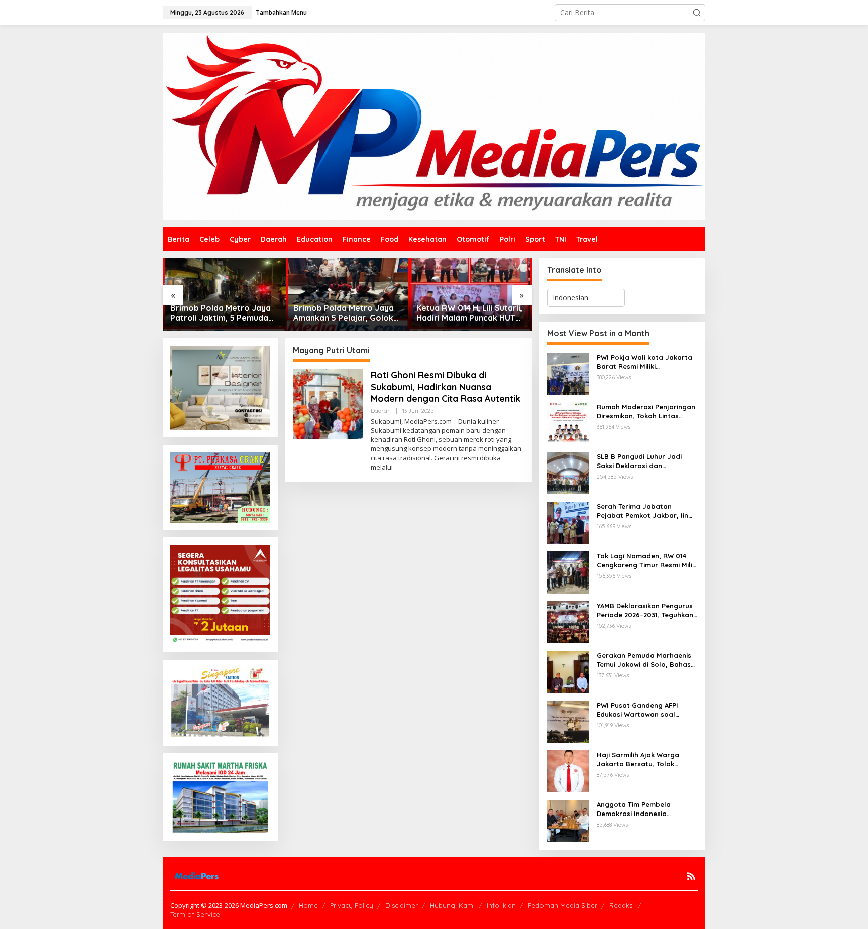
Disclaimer (401, 905)
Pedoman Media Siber (562, 905)
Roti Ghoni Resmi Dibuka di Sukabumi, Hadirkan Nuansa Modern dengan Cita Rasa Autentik (445, 386)
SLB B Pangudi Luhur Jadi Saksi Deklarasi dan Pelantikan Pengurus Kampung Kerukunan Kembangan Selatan (639, 461)
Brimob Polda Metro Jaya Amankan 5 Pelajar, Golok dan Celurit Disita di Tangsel (343, 313)
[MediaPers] (434, 125)
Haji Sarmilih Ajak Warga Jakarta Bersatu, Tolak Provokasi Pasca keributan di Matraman (645, 759)
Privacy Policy (351, 905)
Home (308, 905)
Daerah (381, 410)
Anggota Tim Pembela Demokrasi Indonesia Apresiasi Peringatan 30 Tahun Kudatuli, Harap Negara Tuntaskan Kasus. (639, 809)
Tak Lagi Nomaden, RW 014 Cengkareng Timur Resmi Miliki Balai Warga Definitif (647, 560)
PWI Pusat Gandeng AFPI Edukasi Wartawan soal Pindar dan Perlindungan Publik (638, 710)
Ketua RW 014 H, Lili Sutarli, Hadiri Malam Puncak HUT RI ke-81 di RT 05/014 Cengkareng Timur (469, 313)
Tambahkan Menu (281, 12)
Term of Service (195, 914)
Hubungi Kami (452, 905)
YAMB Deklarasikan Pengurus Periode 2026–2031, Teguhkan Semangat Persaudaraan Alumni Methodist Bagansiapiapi (645, 610)
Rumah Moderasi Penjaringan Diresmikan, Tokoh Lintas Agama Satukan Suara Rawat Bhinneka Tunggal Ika (646, 411)
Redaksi (621, 905)
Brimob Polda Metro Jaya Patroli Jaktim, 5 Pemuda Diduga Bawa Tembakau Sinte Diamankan (220, 313)
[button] (696, 12)
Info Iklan (501, 905)
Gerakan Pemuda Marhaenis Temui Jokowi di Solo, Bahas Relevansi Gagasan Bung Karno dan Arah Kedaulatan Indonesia (644, 660)
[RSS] (691, 876)
